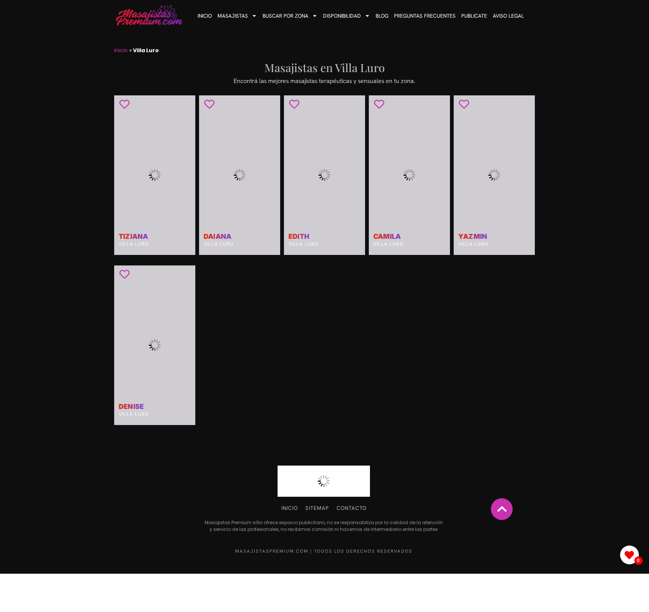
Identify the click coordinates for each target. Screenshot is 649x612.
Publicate (474, 15)
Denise (131, 406)
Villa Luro (134, 244)
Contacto (352, 508)
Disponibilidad (342, 15)
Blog (382, 15)
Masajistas (232, 15)
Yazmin (472, 236)
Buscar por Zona (285, 15)
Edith (298, 236)
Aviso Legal (508, 15)
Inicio (205, 15)
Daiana (217, 236)
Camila (387, 236)
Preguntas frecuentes (425, 15)
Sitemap (317, 508)
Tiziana (133, 236)
